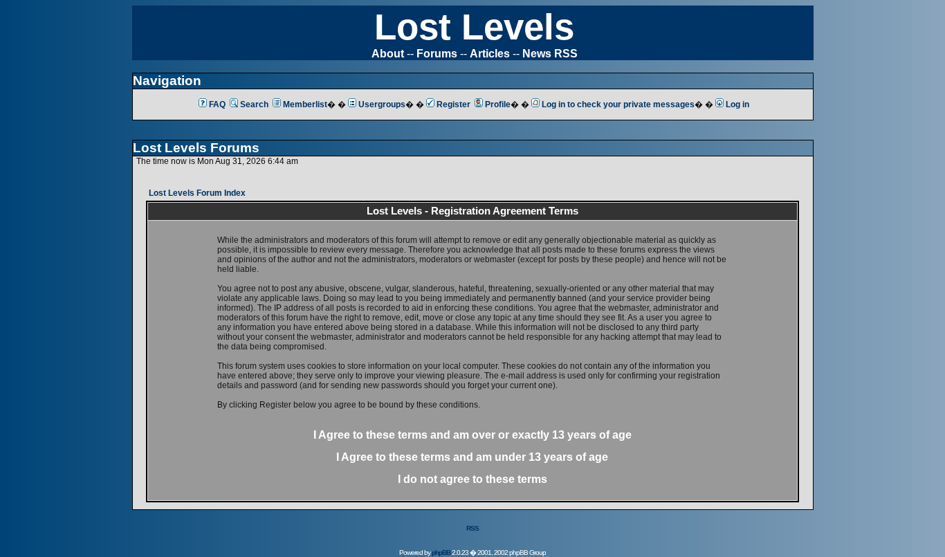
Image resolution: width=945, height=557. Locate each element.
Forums (436, 54)
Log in (737, 104)
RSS (472, 528)
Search (254, 104)
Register (453, 104)
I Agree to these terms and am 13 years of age (472, 457)
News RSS (550, 54)
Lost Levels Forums (196, 147)
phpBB (441, 552)
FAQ (217, 104)
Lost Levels (474, 26)
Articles (490, 54)
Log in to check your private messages (618, 104)
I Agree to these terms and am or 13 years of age (472, 435)
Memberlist (305, 104)
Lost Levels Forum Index (197, 193)
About (387, 54)
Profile (498, 104)
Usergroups (381, 104)
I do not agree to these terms (472, 479)
